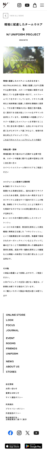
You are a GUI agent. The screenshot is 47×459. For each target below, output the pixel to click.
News (10, 361)
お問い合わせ (11, 388)
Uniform (12, 353)
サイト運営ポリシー (14, 397)
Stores (11, 371)
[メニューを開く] (42, 5)
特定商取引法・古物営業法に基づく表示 (16, 418)
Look (9, 319)
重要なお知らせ (12, 393)
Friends (11, 348)
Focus (10, 325)
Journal (12, 330)
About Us (12, 366)
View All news (17, 16)
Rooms (11, 343)
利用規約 (9, 404)
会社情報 (9, 384)
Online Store (15, 314)
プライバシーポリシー (15, 409)
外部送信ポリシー (13, 413)
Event (10, 337)
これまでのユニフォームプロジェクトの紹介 (22, 139)
